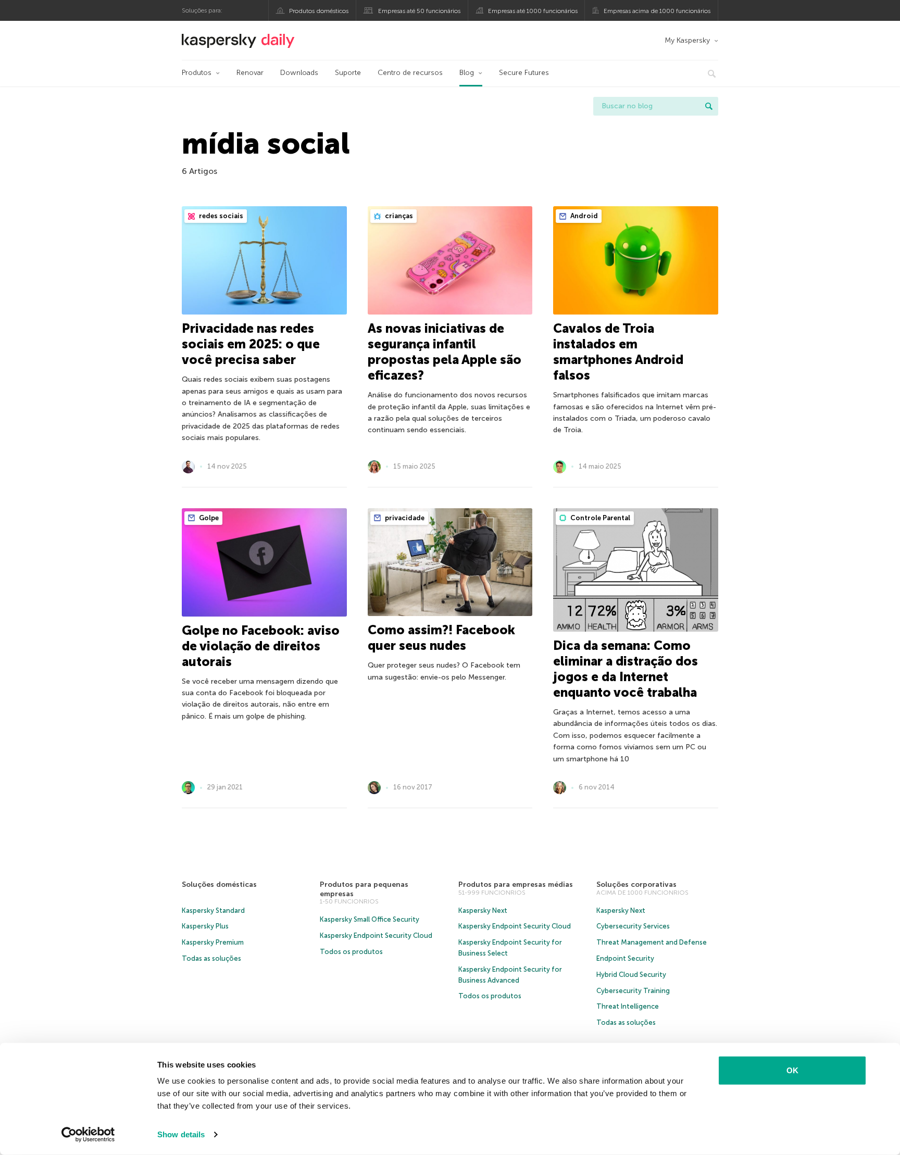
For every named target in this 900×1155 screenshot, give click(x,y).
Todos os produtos (351, 952)
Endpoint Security (625, 958)
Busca (708, 106)
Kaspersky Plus (205, 926)
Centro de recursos (410, 72)
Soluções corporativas (636, 884)
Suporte (348, 72)
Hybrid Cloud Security (631, 974)
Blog (466, 72)
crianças (398, 216)
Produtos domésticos (318, 11)
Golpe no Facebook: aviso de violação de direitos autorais (261, 646)
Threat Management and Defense (651, 942)
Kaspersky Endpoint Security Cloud (376, 935)
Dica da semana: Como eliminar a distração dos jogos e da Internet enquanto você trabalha (625, 669)
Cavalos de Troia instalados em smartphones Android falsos (618, 352)
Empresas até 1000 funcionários (533, 11)
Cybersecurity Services (633, 926)
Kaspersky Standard (213, 910)
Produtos (196, 72)
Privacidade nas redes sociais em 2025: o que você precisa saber (251, 344)
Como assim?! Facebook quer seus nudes (441, 637)
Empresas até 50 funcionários (419, 11)
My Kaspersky (687, 40)
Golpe (208, 518)
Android (583, 216)
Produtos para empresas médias (515, 884)
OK (792, 1070)
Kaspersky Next (482, 910)
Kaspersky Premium (213, 942)
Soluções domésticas (219, 884)
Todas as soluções (211, 958)
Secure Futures (524, 72)
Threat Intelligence (627, 1006)
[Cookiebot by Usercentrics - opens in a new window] (88, 1135)
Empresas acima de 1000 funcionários (657, 11)
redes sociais (220, 216)
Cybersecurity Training (633, 991)
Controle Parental (599, 518)
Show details (181, 1134)
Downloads (299, 72)
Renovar (250, 72)
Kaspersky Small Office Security (369, 919)
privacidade (403, 518)
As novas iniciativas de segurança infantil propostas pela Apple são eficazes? (444, 352)
